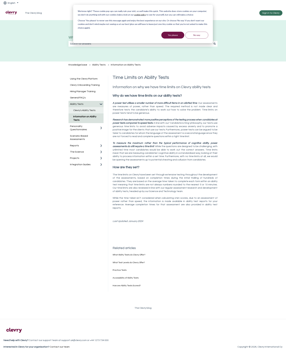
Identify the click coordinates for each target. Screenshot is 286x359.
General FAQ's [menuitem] (78, 97)
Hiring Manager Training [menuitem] (82, 91)
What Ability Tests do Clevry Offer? (129, 255)
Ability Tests (99, 65)
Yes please (173, 35)
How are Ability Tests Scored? (127, 286)
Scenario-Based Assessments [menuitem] (79, 137)
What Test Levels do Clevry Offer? (129, 263)
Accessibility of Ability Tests (126, 278)
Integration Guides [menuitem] (80, 164)
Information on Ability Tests (126, 65)
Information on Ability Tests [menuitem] (84, 118)
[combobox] (140, 44)
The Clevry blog (33, 13)
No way (196, 35)
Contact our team (60, 347)
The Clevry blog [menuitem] (143, 308)
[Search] (214, 44)
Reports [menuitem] (74, 145)
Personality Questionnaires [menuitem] (78, 128)
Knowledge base (78, 65)
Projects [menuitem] (74, 158)
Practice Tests (119, 270)
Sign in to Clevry (270, 13)
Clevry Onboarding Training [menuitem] (85, 85)
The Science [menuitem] (77, 152)
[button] (101, 104)
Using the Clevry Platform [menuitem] (84, 79)
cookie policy (140, 14)
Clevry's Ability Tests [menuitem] (84, 110)
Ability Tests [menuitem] (76, 104)
